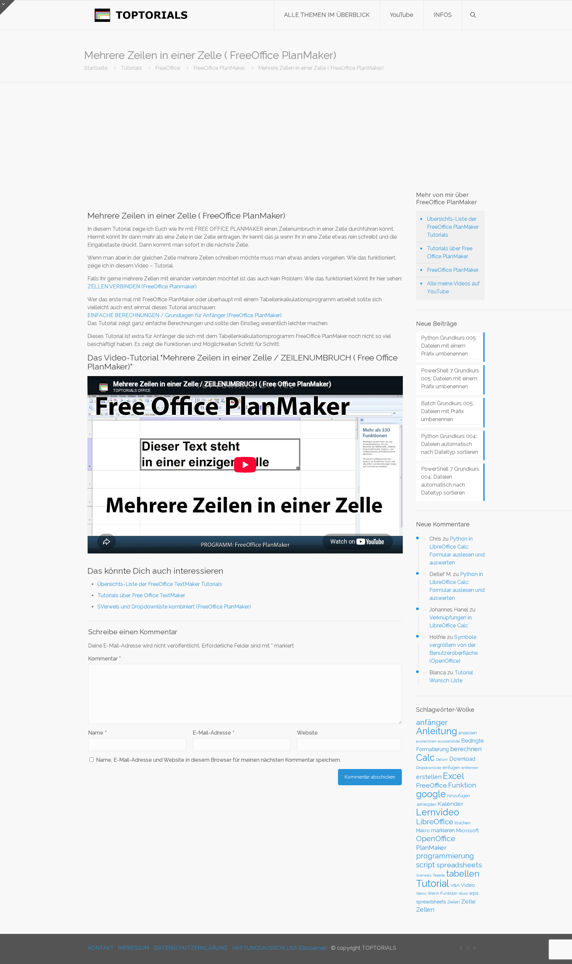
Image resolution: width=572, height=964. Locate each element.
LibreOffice (434, 821)
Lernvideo (437, 812)
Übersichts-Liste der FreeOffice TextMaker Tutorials (159, 584)
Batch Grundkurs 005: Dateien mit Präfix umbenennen (447, 411)
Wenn (421, 893)
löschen (462, 822)
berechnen (466, 749)
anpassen (467, 732)
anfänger (432, 722)
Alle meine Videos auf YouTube (453, 287)
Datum (442, 759)
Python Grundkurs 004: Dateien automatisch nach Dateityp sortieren (449, 444)
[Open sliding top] (7, 7)
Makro (423, 830)
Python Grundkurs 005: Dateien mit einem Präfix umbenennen (449, 346)
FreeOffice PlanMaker (219, 68)
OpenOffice (435, 838)
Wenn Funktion (442, 893)
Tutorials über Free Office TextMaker (141, 595)
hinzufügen (458, 795)
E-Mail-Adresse (213, 733)
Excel (453, 776)
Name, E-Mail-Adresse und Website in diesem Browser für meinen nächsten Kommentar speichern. (218, 760)
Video (468, 885)
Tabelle (439, 875)
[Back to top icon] (540, 950)
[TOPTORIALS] (141, 15)
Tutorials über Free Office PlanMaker (449, 252)
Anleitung (436, 731)
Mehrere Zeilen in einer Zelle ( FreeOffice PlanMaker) (321, 68)
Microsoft (467, 831)
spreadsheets (459, 865)
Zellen (425, 909)
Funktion (462, 785)
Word (463, 893)
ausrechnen (426, 741)
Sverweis (423, 875)
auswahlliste (449, 741)
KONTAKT (101, 948)
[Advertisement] (286, 131)
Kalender (450, 803)
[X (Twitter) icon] (467, 948)
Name (97, 733)
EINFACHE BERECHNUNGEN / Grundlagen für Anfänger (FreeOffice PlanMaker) (184, 315)
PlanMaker (431, 847)
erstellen (429, 776)
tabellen (463, 873)
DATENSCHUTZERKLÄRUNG (190, 948)
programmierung (445, 856)
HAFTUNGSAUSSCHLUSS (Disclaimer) (279, 948)
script (425, 864)
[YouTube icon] (474, 948)
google (431, 794)
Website (307, 733)
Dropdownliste (428, 767)
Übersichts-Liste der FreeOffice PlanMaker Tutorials (453, 227)
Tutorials (131, 68)
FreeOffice (167, 68)
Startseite (96, 68)
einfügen (451, 767)
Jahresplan (426, 804)
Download (462, 758)
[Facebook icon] (460, 948)
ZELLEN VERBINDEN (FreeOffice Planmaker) (142, 286)
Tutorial (432, 883)
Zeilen (453, 901)
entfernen (469, 768)
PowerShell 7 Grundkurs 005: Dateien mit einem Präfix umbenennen (450, 378)
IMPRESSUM (133, 948)
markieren (443, 830)
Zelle (468, 901)
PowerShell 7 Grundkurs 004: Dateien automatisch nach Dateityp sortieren (450, 481)
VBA (455, 885)
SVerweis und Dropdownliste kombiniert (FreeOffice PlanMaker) (174, 606)
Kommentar (104, 658)
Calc (425, 757)
